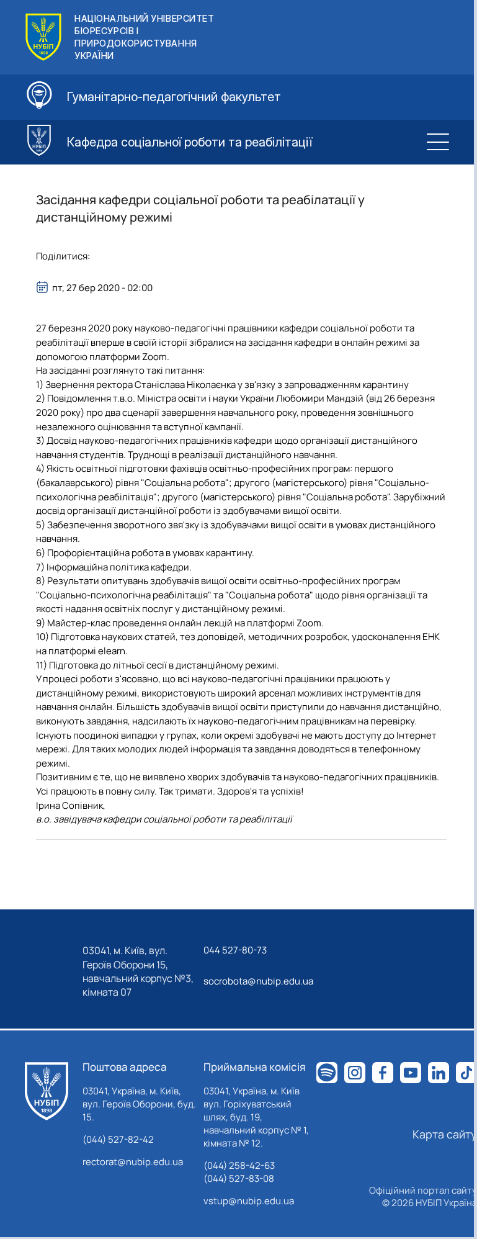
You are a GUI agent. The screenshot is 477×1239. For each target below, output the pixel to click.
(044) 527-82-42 (118, 1139)
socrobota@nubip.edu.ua (258, 981)
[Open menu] (438, 142)
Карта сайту (444, 1134)
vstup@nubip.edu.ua (248, 1200)
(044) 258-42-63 (239, 1165)
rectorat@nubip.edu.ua (132, 1161)
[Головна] (46, 1091)
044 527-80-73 (235, 950)
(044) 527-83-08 (238, 1178)
